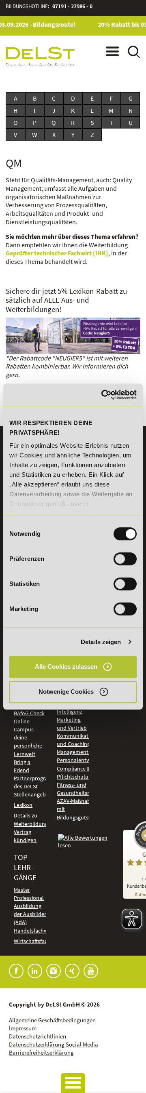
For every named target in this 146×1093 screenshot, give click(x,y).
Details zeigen (101, 641)
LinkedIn (35, 971)
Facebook (16, 971)
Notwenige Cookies (66, 692)
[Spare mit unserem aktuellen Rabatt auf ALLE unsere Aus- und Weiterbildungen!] (73, 336)
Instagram (53, 971)
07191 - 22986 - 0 (72, 6)
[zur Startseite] (40, 57)
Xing (72, 971)
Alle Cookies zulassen (66, 666)
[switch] (125, 558)
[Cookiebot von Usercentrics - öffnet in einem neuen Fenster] (103, 395)
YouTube (91, 971)
